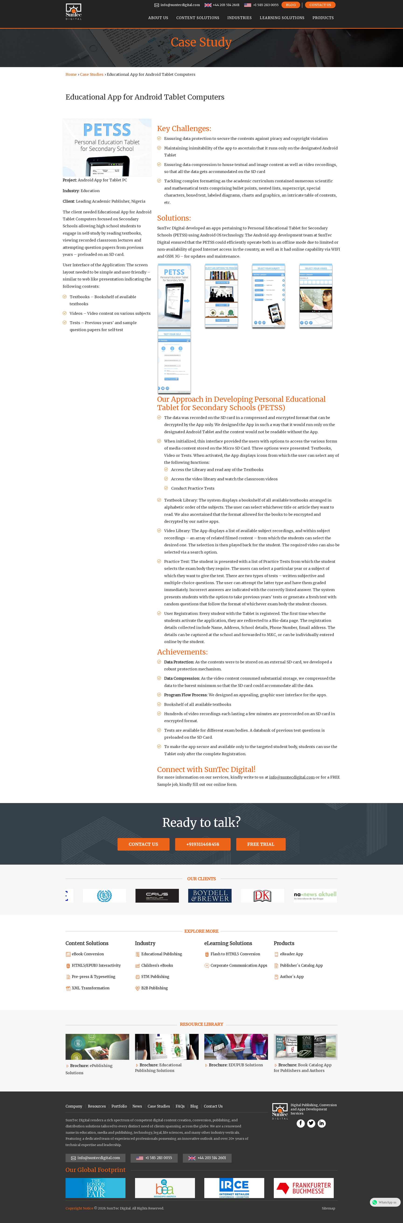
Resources (97, 1106)
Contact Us (320, 5)
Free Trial (260, 844)
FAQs (180, 1106)
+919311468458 (202, 844)
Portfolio (119, 1106)
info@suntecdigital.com (180, 5)
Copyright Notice (79, 1208)
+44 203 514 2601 (226, 5)
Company (74, 1106)
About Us (158, 18)
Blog (291, 5)
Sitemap (328, 1208)
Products (323, 18)
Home (71, 74)
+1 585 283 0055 (265, 5)
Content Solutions (197, 18)
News (137, 1106)
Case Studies (92, 74)
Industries (239, 18)
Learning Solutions (282, 18)
